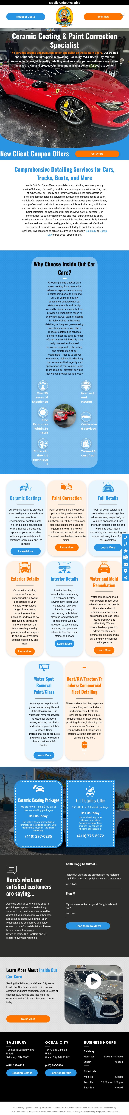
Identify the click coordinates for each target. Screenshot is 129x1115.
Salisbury (91, 230)
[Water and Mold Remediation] (104, 572)
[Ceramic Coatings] (25, 492)
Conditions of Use (60, 1107)
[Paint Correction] (67, 492)
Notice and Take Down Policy (81, 1107)
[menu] (122, 14)
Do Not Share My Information (39, 1107)
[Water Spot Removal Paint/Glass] (44, 673)
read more (115, 878)
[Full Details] (108, 492)
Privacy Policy (18, 1107)
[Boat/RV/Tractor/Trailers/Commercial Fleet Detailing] (84, 673)
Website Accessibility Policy (105, 1107)
